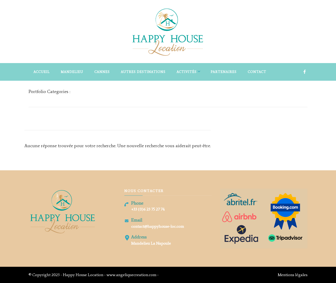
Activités (187, 72)
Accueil (42, 72)
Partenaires (224, 72)
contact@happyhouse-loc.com (157, 226)
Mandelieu (72, 72)
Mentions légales (292, 274)
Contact (257, 72)
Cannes (102, 72)
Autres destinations (143, 72)
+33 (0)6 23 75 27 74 (148, 209)
